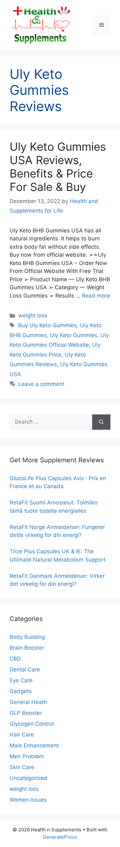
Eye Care (21, 680)
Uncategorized (28, 778)
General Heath (28, 702)
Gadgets (21, 691)
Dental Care (25, 669)
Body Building (27, 637)
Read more (96, 295)
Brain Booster (27, 648)
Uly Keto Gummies (73, 335)
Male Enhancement (34, 745)
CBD (15, 658)
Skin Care (22, 767)
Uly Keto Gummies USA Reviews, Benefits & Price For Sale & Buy (58, 166)
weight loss (32, 315)
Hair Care (22, 734)
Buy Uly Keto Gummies (47, 325)
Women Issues (28, 800)
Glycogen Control (32, 724)
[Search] (101, 422)
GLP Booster (26, 713)
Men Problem (27, 756)
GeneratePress (60, 837)
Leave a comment (41, 384)
